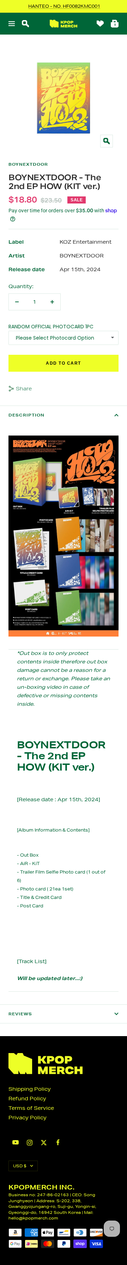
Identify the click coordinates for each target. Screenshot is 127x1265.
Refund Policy (27, 1098)
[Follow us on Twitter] (44, 1142)
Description (26, 415)
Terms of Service (31, 1108)
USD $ (19, 1165)
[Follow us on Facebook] (58, 1142)
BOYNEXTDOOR (28, 164)
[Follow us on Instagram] (30, 1142)
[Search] (25, 23)
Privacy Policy (27, 1117)
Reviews (20, 1014)
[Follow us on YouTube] (15, 1142)
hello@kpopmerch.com (33, 1218)
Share (24, 388)
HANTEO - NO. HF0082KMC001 (64, 6)
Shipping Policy (29, 1089)
